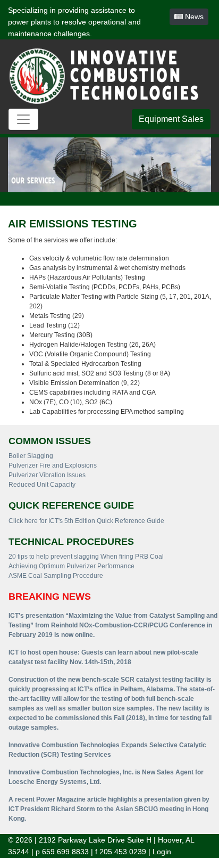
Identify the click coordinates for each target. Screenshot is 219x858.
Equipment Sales (171, 119)
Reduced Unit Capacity (42, 484)
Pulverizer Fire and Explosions (53, 465)
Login (162, 851)
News (193, 16)
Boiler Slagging (31, 456)
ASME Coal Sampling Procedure (56, 575)
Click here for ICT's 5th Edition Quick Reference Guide (86, 521)
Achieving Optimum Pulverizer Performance (71, 566)
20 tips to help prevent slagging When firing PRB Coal (86, 556)
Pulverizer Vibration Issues (47, 475)
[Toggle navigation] (23, 119)
